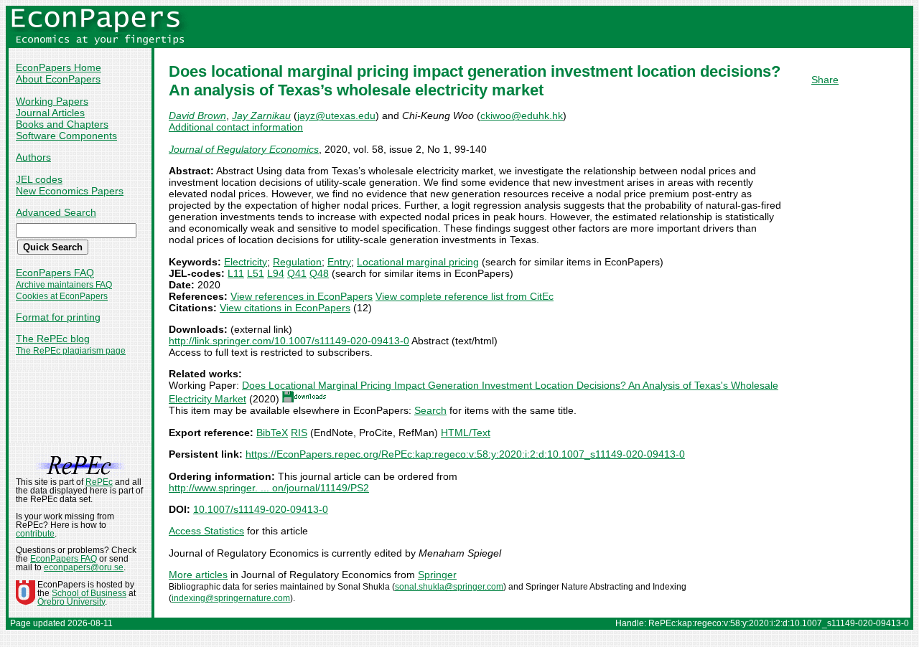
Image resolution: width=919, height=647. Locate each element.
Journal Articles (50, 112)
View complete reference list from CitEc (464, 296)
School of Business (89, 593)
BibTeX (272, 432)
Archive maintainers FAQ (64, 284)
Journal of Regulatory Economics (244, 149)
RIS (299, 432)
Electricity (245, 262)
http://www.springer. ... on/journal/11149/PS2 (269, 487)
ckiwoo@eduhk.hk (521, 115)
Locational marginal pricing (418, 262)
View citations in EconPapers (285, 307)
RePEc (99, 482)
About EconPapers (58, 79)
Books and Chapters (62, 124)
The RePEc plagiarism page (71, 350)
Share (825, 79)
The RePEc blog (53, 338)
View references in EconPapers (301, 296)
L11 (236, 273)
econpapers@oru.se (83, 567)
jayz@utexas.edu (336, 115)
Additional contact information (236, 127)
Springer (437, 574)
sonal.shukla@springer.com (449, 586)
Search (430, 410)
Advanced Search (56, 212)
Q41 (297, 273)
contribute (35, 533)
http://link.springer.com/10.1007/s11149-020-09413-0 (289, 340)
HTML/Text (465, 432)
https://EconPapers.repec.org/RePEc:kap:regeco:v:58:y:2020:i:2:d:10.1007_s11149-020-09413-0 (465, 454)
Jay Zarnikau (261, 115)
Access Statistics (206, 531)
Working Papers (52, 101)
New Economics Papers (69, 191)
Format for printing (58, 317)
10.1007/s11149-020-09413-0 (260, 509)
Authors (33, 157)
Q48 (319, 273)
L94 (275, 273)
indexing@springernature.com (231, 598)
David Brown (197, 115)
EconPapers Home (58, 67)
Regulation (297, 262)
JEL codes (39, 179)
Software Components (66, 135)
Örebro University (71, 602)
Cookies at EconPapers (62, 296)
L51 (255, 273)
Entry (339, 262)
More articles (198, 574)
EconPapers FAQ (55, 272)
